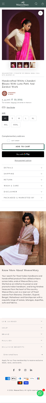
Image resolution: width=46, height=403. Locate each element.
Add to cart (23, 146)
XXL (6, 125)
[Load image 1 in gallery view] (13, 65)
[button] (36, 4)
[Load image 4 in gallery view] (32, 65)
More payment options (23, 160)
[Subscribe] (42, 354)
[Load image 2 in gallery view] (20, 65)
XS (5, 118)
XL (33, 118)
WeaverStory (19, 390)
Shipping (13, 102)
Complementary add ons (13, 136)
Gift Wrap (15, 141)
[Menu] (3, 4)
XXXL (15, 125)
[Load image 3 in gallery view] (26, 65)
